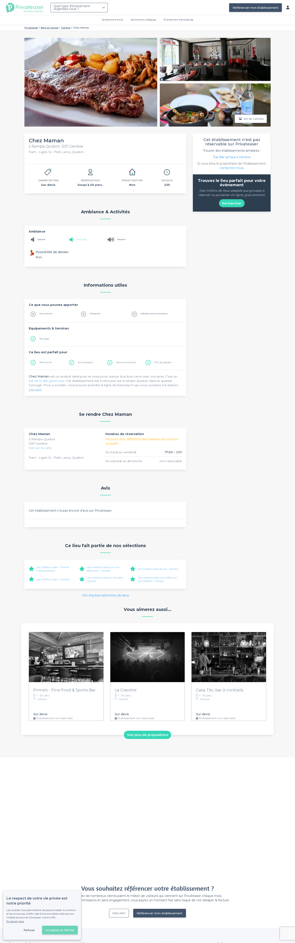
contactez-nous (231, 168)
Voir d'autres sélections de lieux (105, 595)
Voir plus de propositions (147, 735)
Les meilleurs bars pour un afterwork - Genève (103, 568)
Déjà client (119, 913)
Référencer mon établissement (255, 7)
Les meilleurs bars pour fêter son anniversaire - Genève (157, 579)
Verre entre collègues (143, 19)
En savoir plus (15, 921)
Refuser (29, 930)
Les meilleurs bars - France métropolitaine (52, 568)
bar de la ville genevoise (47, 381)
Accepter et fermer (60, 930)
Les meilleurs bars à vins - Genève (158, 568)
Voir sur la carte (40, 448)
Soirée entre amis (112, 19)
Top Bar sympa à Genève (232, 157)
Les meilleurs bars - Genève (52, 579)
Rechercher (232, 203)
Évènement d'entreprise (178, 19)
